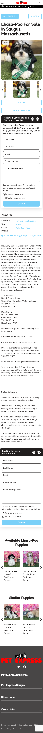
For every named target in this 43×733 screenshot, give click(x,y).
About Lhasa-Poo (21, 110)
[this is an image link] (21, 657)
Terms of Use (17, 729)
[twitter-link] (18, 666)
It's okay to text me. (14, 194)
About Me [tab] (7, 214)
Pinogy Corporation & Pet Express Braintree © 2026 (19, 725)
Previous (2, 89)
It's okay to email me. (15, 198)
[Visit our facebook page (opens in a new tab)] (24, 666)
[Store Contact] (40, 2)
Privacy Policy (6, 729)
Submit (21, 203)
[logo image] (21, 2)
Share (33, 16)
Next (41, 89)
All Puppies (10, 16)
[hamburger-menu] (2, 2)
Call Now (21, 102)
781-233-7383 (23, 227)
